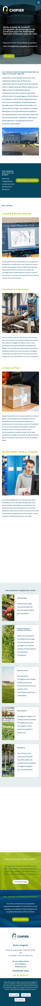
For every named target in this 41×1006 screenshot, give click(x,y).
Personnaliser (20, 1000)
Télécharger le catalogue (27, 180)
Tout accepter (14, 995)
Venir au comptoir (20, 919)
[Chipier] (13, 10)
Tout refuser (26, 995)
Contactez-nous (20, 882)
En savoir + (9, 56)
